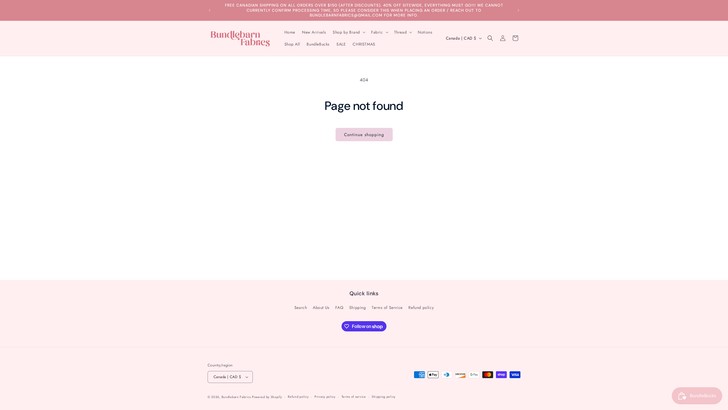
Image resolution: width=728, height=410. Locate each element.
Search (300, 307)
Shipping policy (384, 396)
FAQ (339, 307)
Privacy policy (325, 396)
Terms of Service (387, 307)
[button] (348, 32)
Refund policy (421, 307)
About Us (321, 307)
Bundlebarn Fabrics (236, 397)
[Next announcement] (518, 10)
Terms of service (354, 396)
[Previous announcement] (209, 10)
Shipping (357, 307)
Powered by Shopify (267, 397)
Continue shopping (364, 135)
